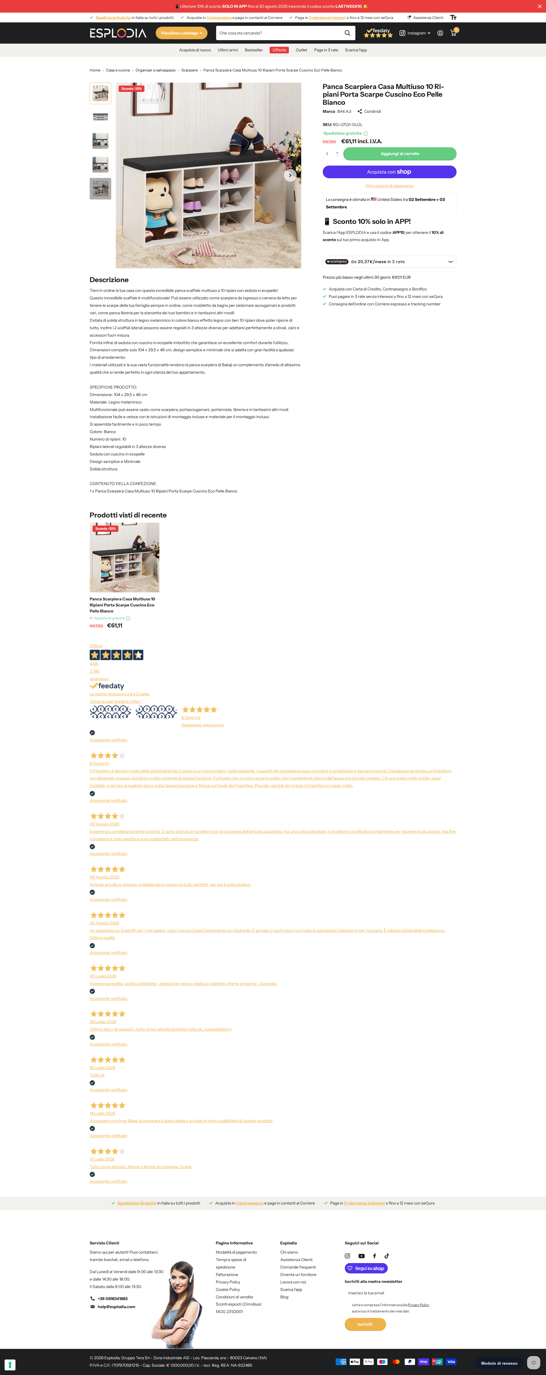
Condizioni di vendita (234, 1297)
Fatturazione (227, 1274)
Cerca (347, 33)
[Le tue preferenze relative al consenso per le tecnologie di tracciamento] (10, 1365)
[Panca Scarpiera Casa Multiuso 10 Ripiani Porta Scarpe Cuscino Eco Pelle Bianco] (124, 557)
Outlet (301, 50)
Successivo (156, 711)
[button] (339, 149)
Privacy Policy (228, 1282)
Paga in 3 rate (326, 50)
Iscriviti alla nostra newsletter (373, 1281)
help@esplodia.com (116, 1306)
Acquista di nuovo (195, 50)
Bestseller (254, 50)
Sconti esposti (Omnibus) (239, 1304)
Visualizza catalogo (180, 33)
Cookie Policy (228, 1289)
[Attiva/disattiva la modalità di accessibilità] (453, 17)
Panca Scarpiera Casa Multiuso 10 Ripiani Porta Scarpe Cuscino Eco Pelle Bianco (122, 605)
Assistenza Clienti (296, 1259)
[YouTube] (362, 1256)
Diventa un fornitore (298, 1274)
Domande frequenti (298, 1267)
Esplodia (288, 1243)
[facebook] (374, 1256)
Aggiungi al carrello (400, 153)
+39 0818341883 (113, 1298)
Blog (284, 1297)
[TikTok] (387, 1255)
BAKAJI (344, 111)
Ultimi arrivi (228, 50)
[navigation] (100, 93)
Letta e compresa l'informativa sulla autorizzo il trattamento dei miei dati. (390, 1308)
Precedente (110, 711)
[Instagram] (347, 1255)
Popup (365, 133)
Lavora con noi (293, 1282)
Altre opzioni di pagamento (389, 185)
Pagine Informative (234, 1243)
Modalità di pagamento (236, 1252)
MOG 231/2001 (229, 1311)
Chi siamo (289, 1252)
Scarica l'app (356, 50)
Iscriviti (365, 1324)
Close (539, 6)
